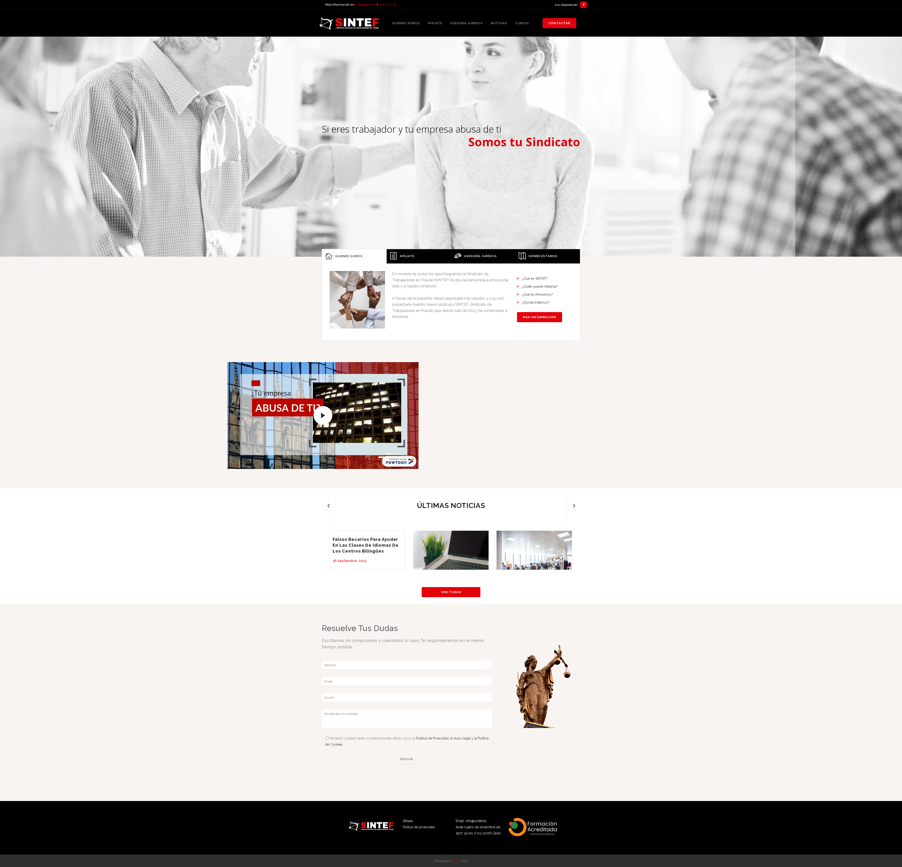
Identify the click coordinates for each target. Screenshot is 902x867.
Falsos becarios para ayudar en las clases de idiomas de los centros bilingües (366, 545)
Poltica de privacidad (419, 827)
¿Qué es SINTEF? (535, 278)
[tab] (354, 256)
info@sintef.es (366, 4)
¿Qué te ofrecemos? (537, 294)
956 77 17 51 (387, 4)
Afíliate (408, 821)
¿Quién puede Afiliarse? (540, 286)
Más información (539, 317)
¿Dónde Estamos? (535, 302)
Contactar (559, 23)
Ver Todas (451, 592)
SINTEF (455, 861)
